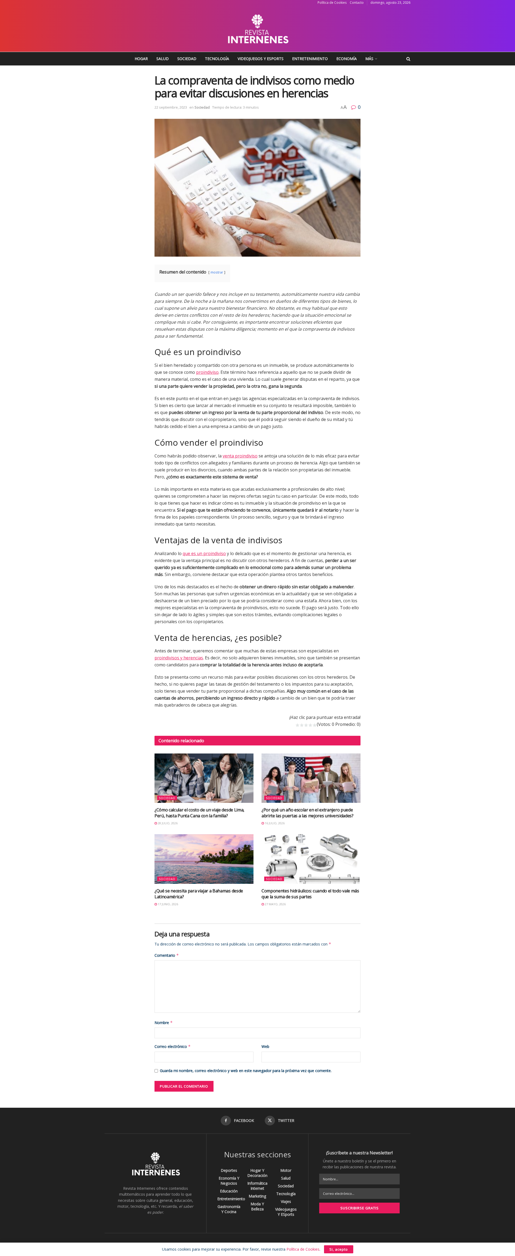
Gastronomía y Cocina (229, 1209)
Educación (229, 1191)
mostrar (217, 272)
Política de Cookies (332, 2)
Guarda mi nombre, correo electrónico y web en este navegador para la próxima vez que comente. (246, 1070)
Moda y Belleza (257, 1206)
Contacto (357, 2)
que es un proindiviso (204, 553)
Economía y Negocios (229, 1181)
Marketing (257, 1196)
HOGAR (141, 58)
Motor (285, 1170)
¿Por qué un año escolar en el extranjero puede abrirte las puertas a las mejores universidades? (308, 813)
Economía (346, 58)
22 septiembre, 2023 (170, 107)
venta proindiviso (240, 456)
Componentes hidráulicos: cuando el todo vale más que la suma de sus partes (310, 894)
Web (265, 1046)
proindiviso (207, 372)
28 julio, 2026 (167, 823)
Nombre (163, 1022)
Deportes (229, 1170)
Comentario (166, 955)
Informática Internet (257, 1186)
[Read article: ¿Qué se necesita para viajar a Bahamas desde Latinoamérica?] (203, 859)
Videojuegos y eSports (261, 58)
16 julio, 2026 (274, 823)
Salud (162, 58)
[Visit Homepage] (257, 28)
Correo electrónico (172, 1046)
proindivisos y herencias (178, 658)
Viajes (286, 1201)
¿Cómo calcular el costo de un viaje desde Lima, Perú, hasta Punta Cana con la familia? (199, 813)
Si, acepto (338, 1249)
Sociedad (186, 58)
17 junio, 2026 (167, 904)
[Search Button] (408, 58)
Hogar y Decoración (257, 1173)
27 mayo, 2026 (275, 904)
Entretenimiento (310, 58)
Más (369, 58)
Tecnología (217, 58)
